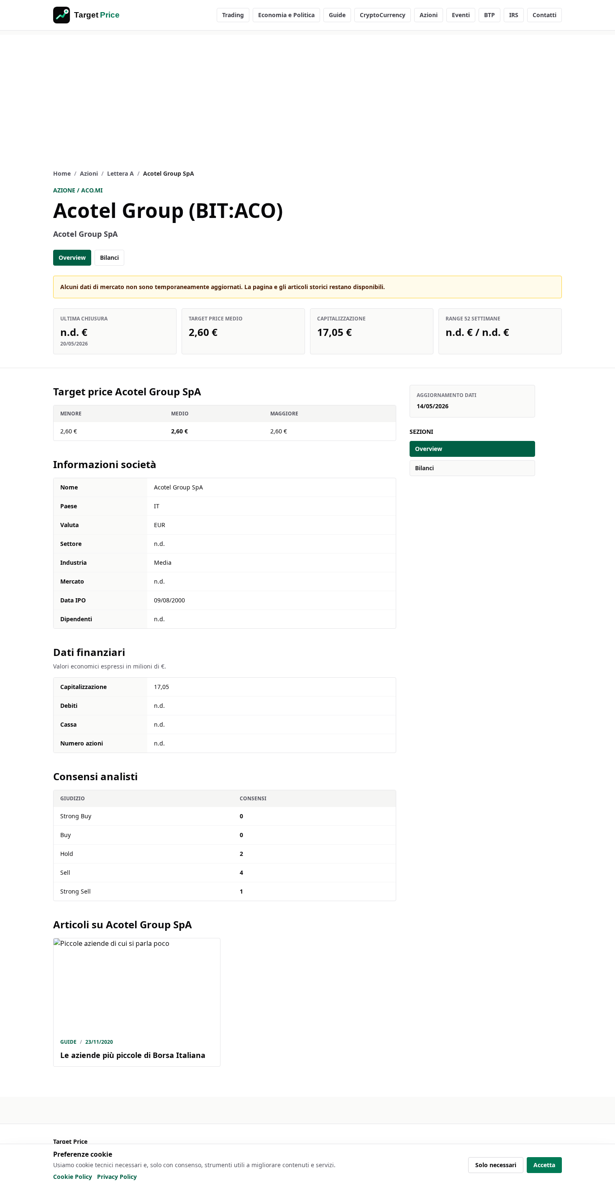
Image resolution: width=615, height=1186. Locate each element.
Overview (72, 257)
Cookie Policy (72, 1177)
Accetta (544, 1165)
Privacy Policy (117, 1177)
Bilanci (109, 257)
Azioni (429, 15)
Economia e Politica (286, 15)
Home (62, 173)
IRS (513, 15)
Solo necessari (495, 1165)
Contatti (544, 15)
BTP (489, 15)
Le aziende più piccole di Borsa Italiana (132, 1055)
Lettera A (120, 173)
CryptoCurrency (382, 15)
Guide (337, 15)
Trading (233, 15)
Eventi (461, 15)
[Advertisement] (307, 93)
